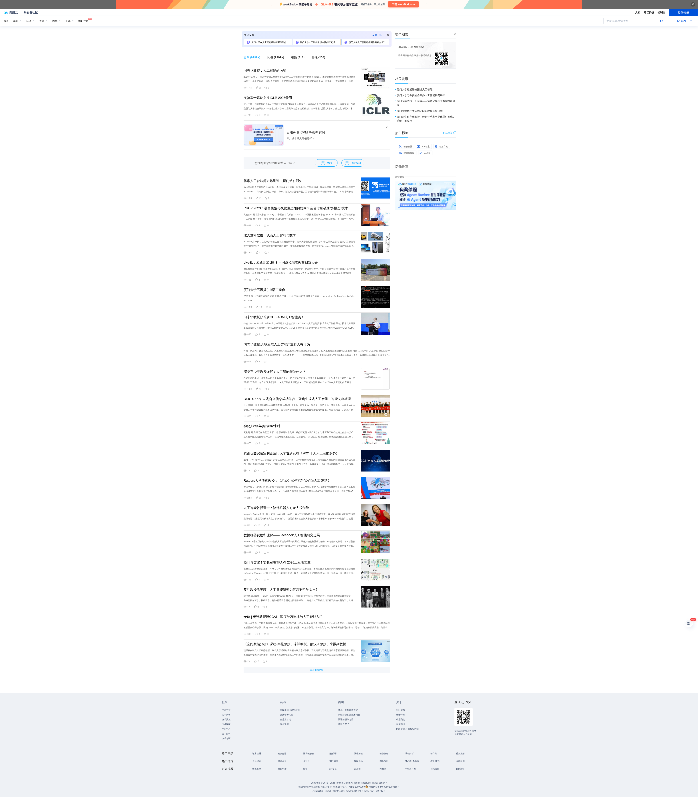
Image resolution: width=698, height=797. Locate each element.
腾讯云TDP (343, 724)
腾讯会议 (282, 760)
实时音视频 (409, 152)
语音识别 (460, 760)
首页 (6, 21)
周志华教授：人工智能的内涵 (265, 70)
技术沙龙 (226, 719)
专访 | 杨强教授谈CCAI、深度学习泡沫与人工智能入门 (283, 616)
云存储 (433, 753)
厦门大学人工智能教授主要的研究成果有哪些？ (320, 42)
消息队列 (333, 753)
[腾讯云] (11, 12)
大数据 (383, 768)
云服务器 (408, 146)
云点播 (427, 152)
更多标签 (447, 132)
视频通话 (358, 760)
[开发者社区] (31, 12)
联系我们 (400, 719)
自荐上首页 (285, 719)
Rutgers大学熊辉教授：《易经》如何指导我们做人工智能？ (287, 480)
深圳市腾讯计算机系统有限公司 (313, 786)
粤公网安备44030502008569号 (384, 786)
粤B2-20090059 (357, 786)
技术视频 (226, 724)
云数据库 (384, 753)
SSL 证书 (435, 760)
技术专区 (226, 738)
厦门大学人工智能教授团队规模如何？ (367, 42)
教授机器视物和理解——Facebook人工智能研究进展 (282, 534)
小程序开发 (410, 768)
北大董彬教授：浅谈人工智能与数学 (270, 235)
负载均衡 (282, 768)
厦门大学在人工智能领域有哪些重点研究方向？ (271, 42)
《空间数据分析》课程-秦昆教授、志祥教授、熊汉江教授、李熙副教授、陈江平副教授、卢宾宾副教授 (299, 643)
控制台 (661, 12)
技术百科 (226, 733)
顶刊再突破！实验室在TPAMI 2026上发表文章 (277, 562)
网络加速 (358, 753)
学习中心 (226, 728)
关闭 (454, 184)
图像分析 (384, 760)
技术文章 (226, 709)
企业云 (306, 760)
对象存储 (443, 146)
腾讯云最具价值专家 (348, 709)
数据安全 (256, 768)
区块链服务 (308, 753)
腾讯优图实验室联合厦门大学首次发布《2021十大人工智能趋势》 (291, 453)
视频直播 (460, 753)
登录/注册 (683, 12)
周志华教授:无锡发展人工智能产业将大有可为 (277, 344)
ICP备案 (426, 146)
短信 (305, 768)
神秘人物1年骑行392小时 (262, 425)
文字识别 (333, 768)
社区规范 (400, 709)
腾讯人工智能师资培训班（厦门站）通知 (273, 180)
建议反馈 (649, 12)
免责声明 (400, 714)
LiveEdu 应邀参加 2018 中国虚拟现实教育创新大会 (281, 262)
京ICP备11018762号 (375, 790)
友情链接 (400, 724)
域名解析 (409, 753)
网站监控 (434, 768)
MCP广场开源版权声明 (407, 728)
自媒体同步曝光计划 (290, 709)
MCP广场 (83, 21)
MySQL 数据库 (412, 760)
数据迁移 (460, 768)
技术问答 (226, 714)
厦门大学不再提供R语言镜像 (264, 289)
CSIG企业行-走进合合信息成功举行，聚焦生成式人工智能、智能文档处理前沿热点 (299, 398)
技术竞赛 (284, 724)
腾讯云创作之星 (345, 719)
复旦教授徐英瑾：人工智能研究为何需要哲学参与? (280, 589)
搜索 (661, 21)
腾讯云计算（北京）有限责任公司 (328, 790)
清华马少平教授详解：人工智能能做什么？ (275, 371)
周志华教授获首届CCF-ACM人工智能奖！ (274, 316)
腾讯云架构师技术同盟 (349, 714)
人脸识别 (256, 760)
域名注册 (256, 753)
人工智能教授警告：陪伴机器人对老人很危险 (276, 507)
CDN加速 (333, 760)
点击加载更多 (316, 669)
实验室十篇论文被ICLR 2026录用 (268, 97)
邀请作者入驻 (286, 714)
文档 (637, 12)
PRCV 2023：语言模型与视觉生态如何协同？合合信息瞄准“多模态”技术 (296, 207)
